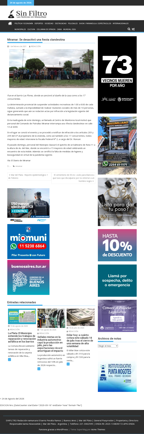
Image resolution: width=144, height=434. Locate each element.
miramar (18, 166)
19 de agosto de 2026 (19, 326)
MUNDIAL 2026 (69, 29)
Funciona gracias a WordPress (53, 429)
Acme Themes (98, 429)
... (10, 166)
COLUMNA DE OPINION (46, 29)
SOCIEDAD (49, 23)
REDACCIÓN (36, 46)
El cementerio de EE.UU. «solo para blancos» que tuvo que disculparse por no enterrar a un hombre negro (73, 178)
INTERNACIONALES (121, 23)
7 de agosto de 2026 (47, 330)
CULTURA (31, 29)
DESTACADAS (61, 23)
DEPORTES (39, 23)
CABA (59, 29)
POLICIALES (73, 23)
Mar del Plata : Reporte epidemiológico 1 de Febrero (28, 176)
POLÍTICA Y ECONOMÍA (24, 23)
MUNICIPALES (20, 29)
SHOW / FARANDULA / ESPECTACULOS (95, 23)
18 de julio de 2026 (76, 328)
